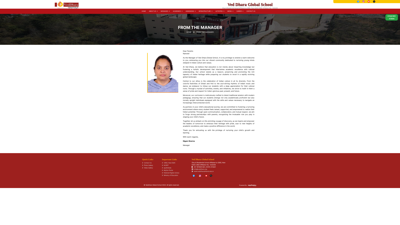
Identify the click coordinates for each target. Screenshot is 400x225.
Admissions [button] (190, 11)
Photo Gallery (148, 165)
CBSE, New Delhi (169, 163)
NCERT (166, 165)
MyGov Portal (168, 170)
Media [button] (229, 11)
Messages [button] (165, 11)
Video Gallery (148, 168)
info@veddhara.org (200, 169)
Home (144, 11)
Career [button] (239, 11)
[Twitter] (211, 175)
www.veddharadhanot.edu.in (203, 171)
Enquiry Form (392, 17)
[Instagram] (200, 175)
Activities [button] (219, 11)
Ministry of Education (170, 175)
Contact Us (250, 11)
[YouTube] (206, 175)
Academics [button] (177, 11)
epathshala (167, 168)
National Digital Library (171, 173)
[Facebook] (194, 175)
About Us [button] (153, 11)
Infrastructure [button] (205, 11)
